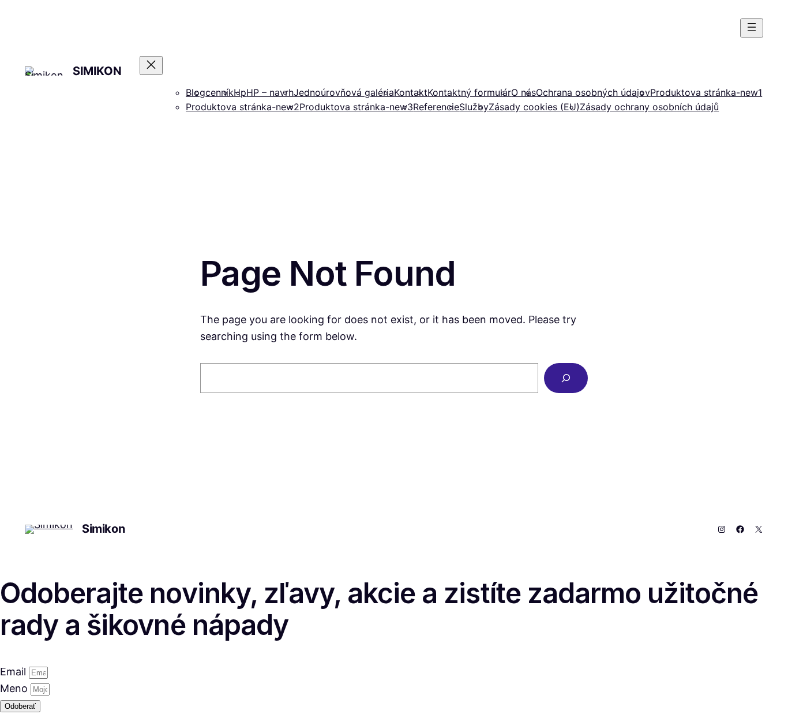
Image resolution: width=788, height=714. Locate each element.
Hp (240, 92)
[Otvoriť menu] (751, 28)
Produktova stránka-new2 (242, 107)
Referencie (436, 107)
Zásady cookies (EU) (534, 107)
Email (14, 672)
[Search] (566, 378)
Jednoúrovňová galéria (344, 92)
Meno (15, 688)
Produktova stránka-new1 (706, 92)
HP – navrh (270, 92)
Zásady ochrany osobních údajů (649, 107)
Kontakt (410, 92)
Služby (474, 107)
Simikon (97, 71)
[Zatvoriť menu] (151, 65)
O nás (523, 92)
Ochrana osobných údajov (593, 92)
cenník (219, 92)
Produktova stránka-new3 (356, 107)
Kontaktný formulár (469, 92)
